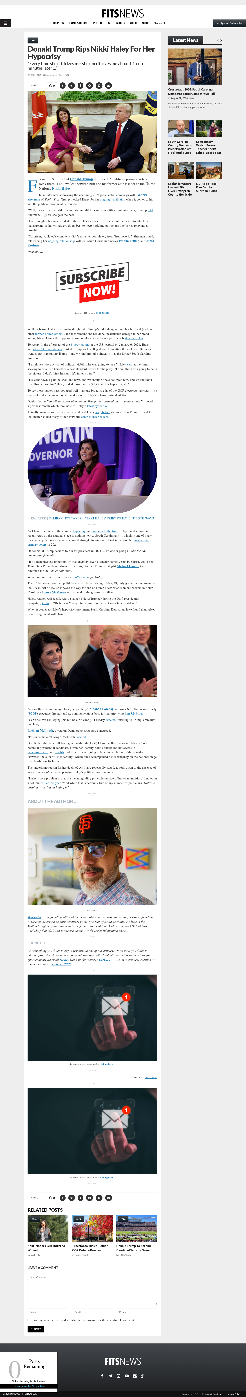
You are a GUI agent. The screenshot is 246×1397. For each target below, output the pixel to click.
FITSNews (125, 1255)
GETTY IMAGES (151, 1077)
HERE (64, 959)
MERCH (146, 23)
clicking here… (107, 1064)
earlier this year (51, 783)
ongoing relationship (61, 241)
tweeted (111, 719)
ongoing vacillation (112, 199)
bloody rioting (80, 344)
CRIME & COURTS (78, 23)
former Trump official (49, 333)
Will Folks (36, 75)
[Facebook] (105, 1376)
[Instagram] (121, 1376)
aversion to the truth (105, 531)
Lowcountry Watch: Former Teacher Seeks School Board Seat (208, 147)
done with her (134, 338)
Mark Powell (81, 1255)
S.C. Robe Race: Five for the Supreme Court (207, 187)
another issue (81, 577)
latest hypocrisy (97, 406)
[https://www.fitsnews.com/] (123, 13)
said (129, 364)
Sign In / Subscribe (231, 23)
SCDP (33, 713)
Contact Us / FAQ (190, 1394)
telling (46, 603)
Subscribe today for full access (28, 1381)
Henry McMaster (54, 592)
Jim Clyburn (134, 713)
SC (109, 23)
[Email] (137, 1376)
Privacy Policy (233, 1394)
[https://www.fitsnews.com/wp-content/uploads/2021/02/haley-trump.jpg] (92, 661)
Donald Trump (81, 179)
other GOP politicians (47, 349)
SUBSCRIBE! (103, 312)
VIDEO (133, 23)
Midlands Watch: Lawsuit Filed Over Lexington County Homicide (180, 189)
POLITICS (98, 23)
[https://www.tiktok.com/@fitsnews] (143, 1376)
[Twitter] (113, 1376)
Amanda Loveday (101, 708)
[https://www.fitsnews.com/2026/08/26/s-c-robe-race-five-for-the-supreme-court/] (209, 170)
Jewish (59, 752)
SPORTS (120, 23)
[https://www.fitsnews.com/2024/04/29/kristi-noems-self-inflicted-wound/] (48, 1228)
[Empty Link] (217, 40)
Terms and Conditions (212, 1394)
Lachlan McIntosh (40, 730)
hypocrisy (79, 531)
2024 (32, 40)
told (150, 210)
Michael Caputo (128, 566)
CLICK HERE (108, 959)
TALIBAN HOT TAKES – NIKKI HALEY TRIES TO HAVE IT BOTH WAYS (101, 518)
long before (102, 412)
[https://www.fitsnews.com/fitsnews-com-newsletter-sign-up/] (92, 1018)
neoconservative (38, 752)
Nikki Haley (61, 188)
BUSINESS (58, 23)
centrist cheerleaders (94, 416)
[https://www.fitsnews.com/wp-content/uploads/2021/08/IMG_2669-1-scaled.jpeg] (92, 856)
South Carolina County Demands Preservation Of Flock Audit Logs (180, 147)
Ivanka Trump (129, 240)
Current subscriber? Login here (29, 1386)
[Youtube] (129, 1376)
